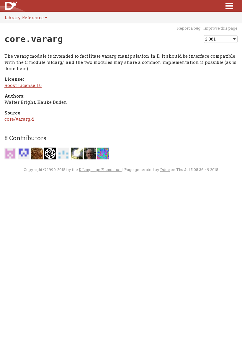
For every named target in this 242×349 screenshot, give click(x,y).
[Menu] (229, 6)
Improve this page (220, 28)
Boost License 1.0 (23, 85)
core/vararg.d (19, 119)
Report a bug (188, 28)
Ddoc (165, 169)
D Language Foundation (100, 169)
